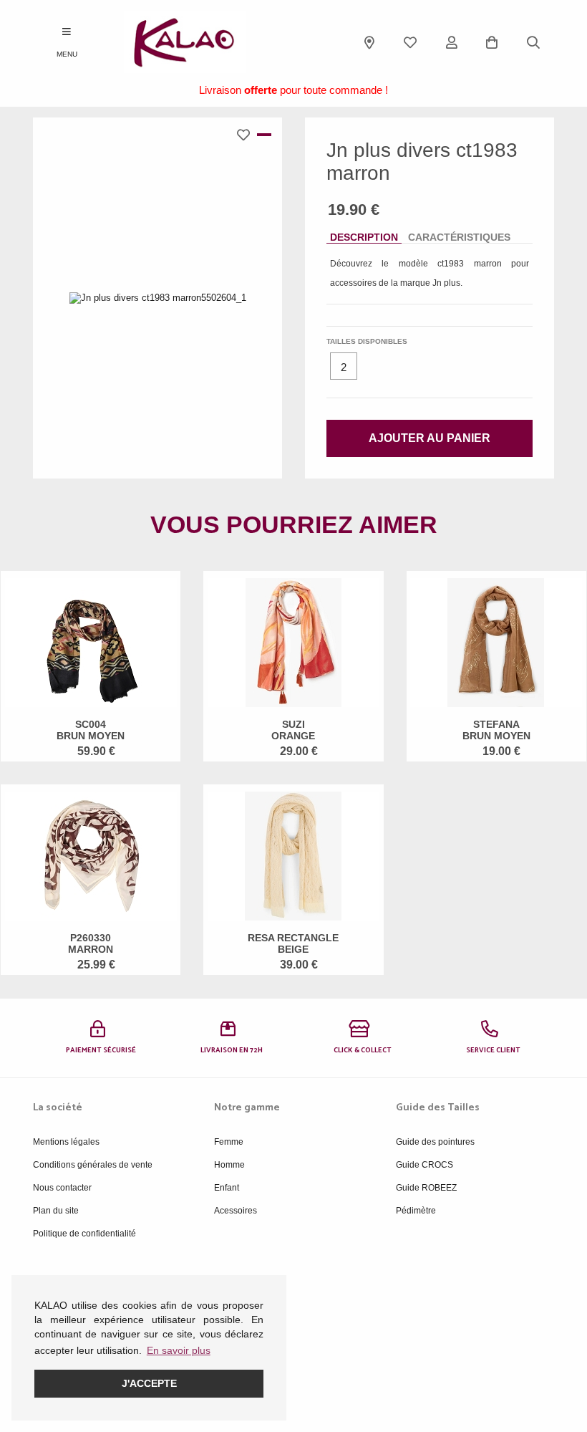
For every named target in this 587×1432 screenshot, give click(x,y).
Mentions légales (66, 1142)
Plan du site (56, 1211)
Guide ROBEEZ (426, 1188)
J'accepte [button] (149, 1383)
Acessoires (235, 1211)
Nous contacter (62, 1188)
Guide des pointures (435, 1142)
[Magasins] (369, 42)
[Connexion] (451, 42)
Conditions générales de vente (92, 1165)
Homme (229, 1165)
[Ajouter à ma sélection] (247, 134)
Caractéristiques (459, 237)
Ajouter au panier (429, 438)
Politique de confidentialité (84, 1234)
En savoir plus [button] (178, 1350)
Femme (228, 1142)
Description (364, 237)
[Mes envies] (410, 42)
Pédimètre (416, 1211)
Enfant (226, 1188)
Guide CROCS (424, 1165)
